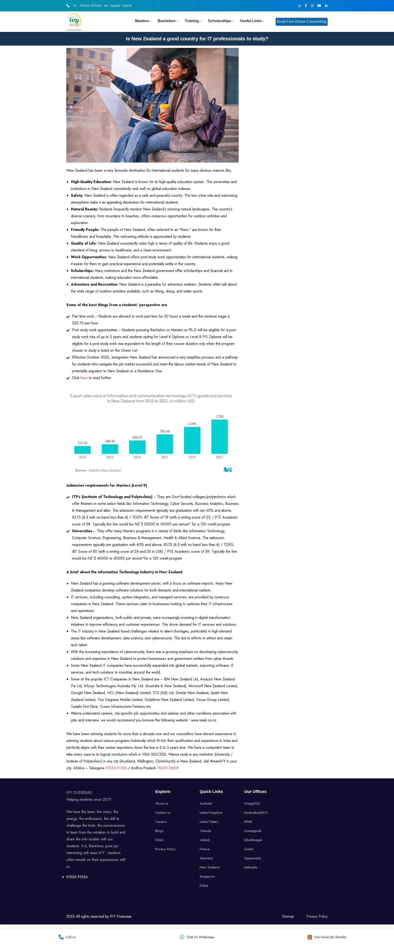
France (205, 849)
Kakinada (250, 867)
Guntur (249, 849)
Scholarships (219, 21)
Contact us (163, 812)
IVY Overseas (121, 916)
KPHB (248, 821)
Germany (206, 858)
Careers (161, 821)
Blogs (159, 830)
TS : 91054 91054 (86, 5)
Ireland (205, 839)
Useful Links (251, 21)
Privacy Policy (165, 849)
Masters (142, 21)
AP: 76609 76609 (118, 5)
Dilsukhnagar (253, 839)
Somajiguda (252, 830)
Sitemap (288, 916)
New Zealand (209, 867)
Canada (205, 830)
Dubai (204, 885)
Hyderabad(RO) (255, 812)
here (84, 377)
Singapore (207, 876)
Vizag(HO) (252, 803)
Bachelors (167, 21)
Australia (206, 803)
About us (161, 803)
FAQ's (159, 839)
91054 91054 (117, 768)
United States (209, 821)
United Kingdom (211, 812)
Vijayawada (252, 858)
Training (192, 21)
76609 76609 (168, 768)
